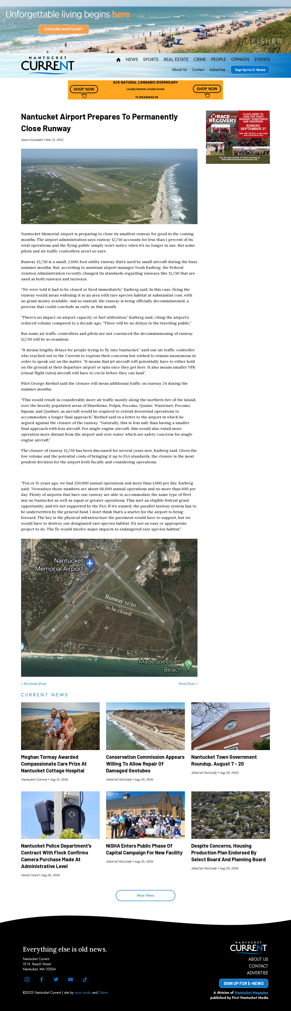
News (132, 60)
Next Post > (188, 683)
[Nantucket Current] (243, 948)
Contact (198, 69)
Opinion (240, 60)
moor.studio (83, 992)
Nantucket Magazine (251, 992)
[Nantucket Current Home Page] (47, 65)
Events (262, 60)
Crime (200, 60)
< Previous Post (33, 683)
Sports (150, 60)
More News (145, 895)
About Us (179, 69)
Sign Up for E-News (250, 70)
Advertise (217, 69)
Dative (103, 992)
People (218, 60)
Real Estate (176, 60)
